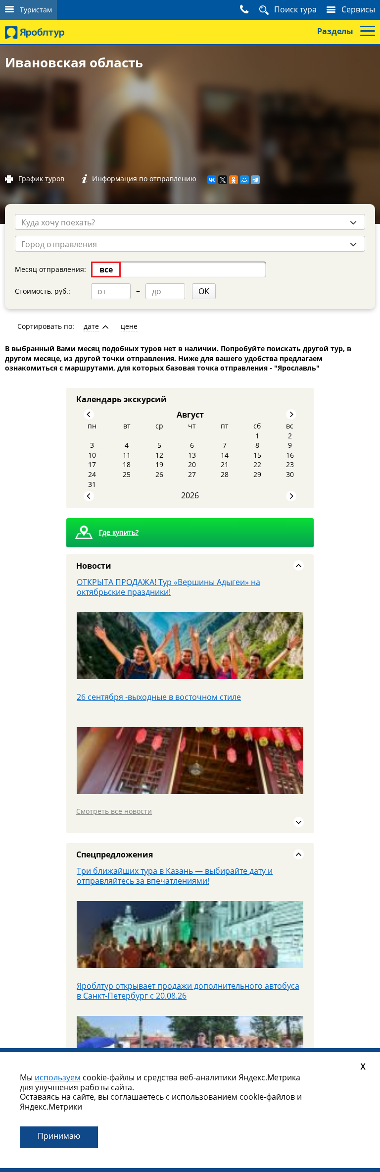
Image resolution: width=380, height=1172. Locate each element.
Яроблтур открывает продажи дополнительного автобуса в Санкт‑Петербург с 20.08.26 (188, 875)
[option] (190, 634)
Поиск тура (295, 9)
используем (58, 1077)
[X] (222, 179)
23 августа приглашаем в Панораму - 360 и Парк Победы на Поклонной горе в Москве (186, 702)
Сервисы (358, 9)
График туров (41, 178)
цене (129, 326)
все (106, 269)
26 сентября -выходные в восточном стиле (159, 582)
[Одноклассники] (233, 179)
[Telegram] (255, 179)
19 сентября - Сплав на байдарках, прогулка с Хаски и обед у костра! (190, 990)
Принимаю (59, 1135)
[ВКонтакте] (211, 179)
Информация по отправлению (144, 178)
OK (203, 291)
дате (91, 326)
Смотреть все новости (114, 811)
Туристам (36, 9)
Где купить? (119, 532)
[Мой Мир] (244, 179)
